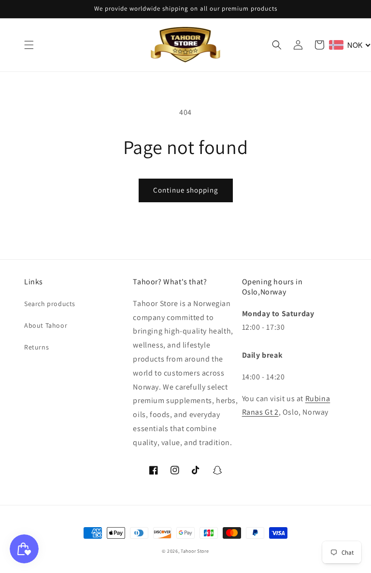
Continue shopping (185, 190)
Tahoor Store (195, 551)
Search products (49, 303)
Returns (36, 347)
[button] (29, 45)
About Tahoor (45, 325)
